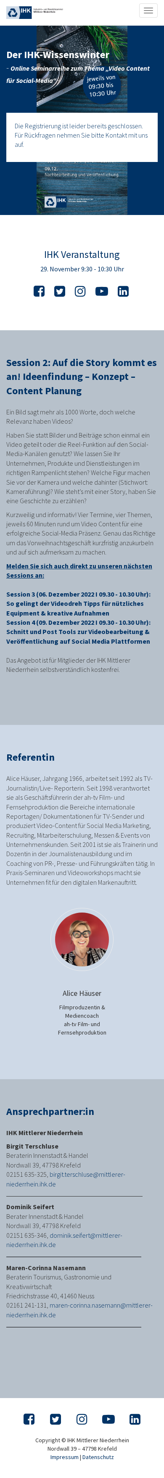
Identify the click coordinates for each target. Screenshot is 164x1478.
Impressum (64, 1457)
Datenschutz (98, 1457)
